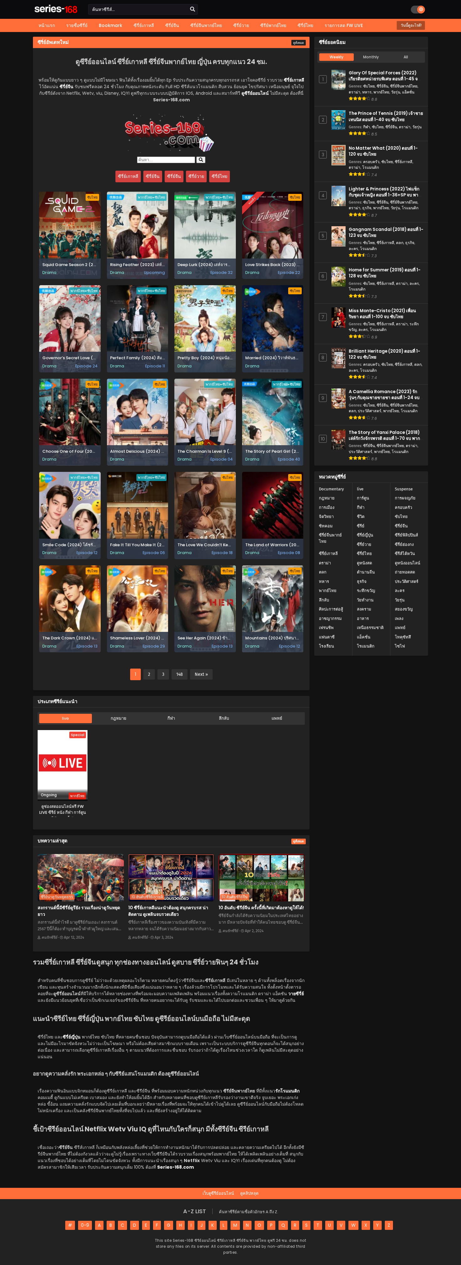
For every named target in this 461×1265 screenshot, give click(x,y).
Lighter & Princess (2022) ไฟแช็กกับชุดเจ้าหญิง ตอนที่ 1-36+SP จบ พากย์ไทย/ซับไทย (386, 195)
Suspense (404, 489)
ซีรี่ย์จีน (153, 176)
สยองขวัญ (404, 609)
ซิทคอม (326, 526)
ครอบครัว (371, 161)
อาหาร (363, 618)
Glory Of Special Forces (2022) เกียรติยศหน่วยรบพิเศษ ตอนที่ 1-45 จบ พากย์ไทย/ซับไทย (385, 79)
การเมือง (326, 507)
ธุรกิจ (366, 207)
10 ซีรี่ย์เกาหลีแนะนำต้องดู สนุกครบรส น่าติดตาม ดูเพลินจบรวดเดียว (168, 911)
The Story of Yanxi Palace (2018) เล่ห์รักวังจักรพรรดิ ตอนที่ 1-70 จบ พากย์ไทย (385, 438)
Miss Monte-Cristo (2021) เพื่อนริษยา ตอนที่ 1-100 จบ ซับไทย (382, 314)
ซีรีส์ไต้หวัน (405, 553)
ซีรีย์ (360, 526)
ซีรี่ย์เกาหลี (128, 176)
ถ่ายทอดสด (405, 572)
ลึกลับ (224, 718)
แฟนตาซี (327, 637)
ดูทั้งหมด (298, 43)
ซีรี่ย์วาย (196, 176)
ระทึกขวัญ (366, 590)
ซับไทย (369, 86)
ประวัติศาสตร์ (369, 410)
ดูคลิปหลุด (249, 1193)
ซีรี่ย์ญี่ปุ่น (365, 535)
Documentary (331, 489)
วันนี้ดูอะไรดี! (411, 25)
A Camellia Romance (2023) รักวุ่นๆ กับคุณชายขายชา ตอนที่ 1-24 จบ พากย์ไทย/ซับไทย (384, 398)
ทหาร (367, 92)
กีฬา (171, 718)
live (65, 718)
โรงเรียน (326, 646)
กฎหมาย (118, 718)
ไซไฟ (400, 646)
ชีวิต (360, 516)
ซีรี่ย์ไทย (219, 176)
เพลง (399, 618)
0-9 (85, 1225)
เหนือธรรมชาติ (370, 627)
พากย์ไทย (381, 92)
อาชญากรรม (330, 618)
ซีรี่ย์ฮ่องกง (404, 544)
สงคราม (364, 609)
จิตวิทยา (326, 516)
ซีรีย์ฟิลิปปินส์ (406, 535)
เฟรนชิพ (326, 627)
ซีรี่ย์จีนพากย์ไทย (403, 86)
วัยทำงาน (365, 600)
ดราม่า (354, 92)
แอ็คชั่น (408, 92)
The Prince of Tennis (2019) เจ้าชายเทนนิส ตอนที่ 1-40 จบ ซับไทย (386, 116)
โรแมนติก (370, 167)
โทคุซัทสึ (403, 637)
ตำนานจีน (366, 572)
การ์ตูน (363, 498)
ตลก (399, 242)
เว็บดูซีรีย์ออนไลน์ (218, 1193)
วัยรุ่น (395, 92)
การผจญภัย (405, 498)
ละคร (353, 248)
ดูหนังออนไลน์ (407, 563)
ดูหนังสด (364, 563)
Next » (201, 674)
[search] (192, 9)
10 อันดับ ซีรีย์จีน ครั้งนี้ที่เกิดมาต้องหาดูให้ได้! (261, 908)
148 (179, 674)
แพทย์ (277, 718)
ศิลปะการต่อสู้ (331, 609)
